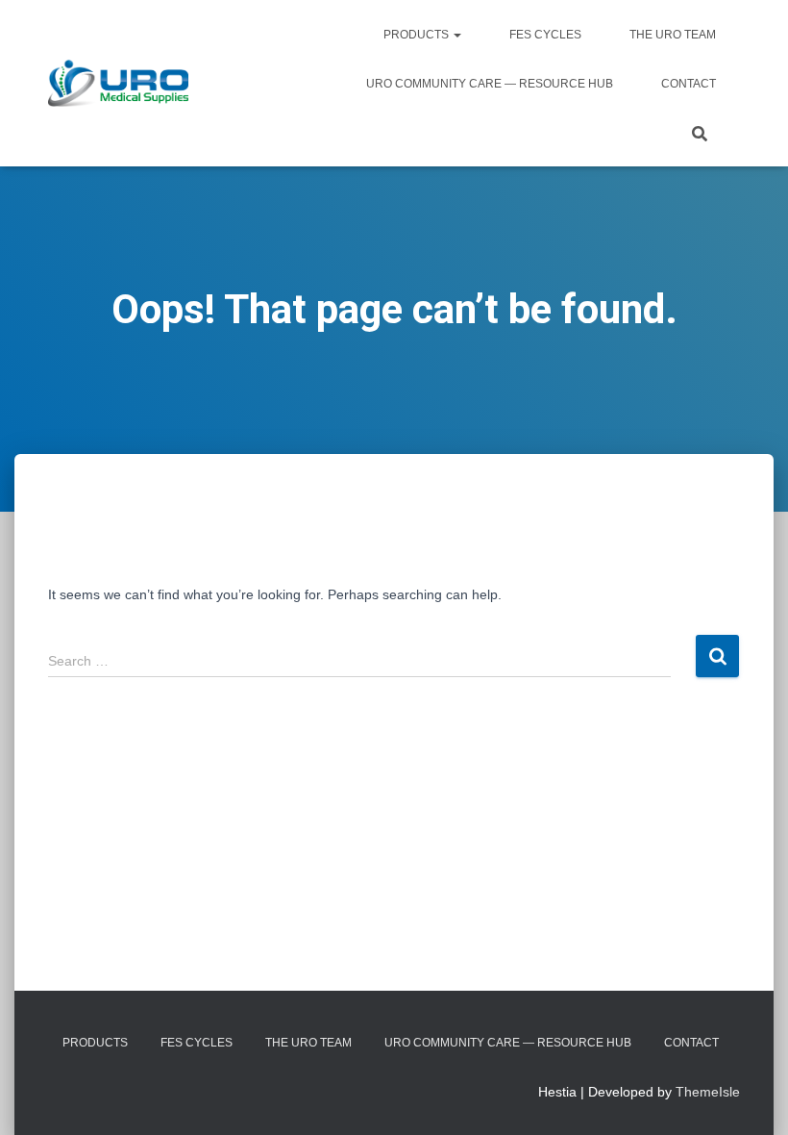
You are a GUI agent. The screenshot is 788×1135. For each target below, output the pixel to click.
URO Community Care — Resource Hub (489, 83)
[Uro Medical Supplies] (118, 84)
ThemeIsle (708, 1091)
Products (417, 34)
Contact (688, 83)
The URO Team (672, 34)
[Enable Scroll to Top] (750, 1096)
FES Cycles (545, 34)
